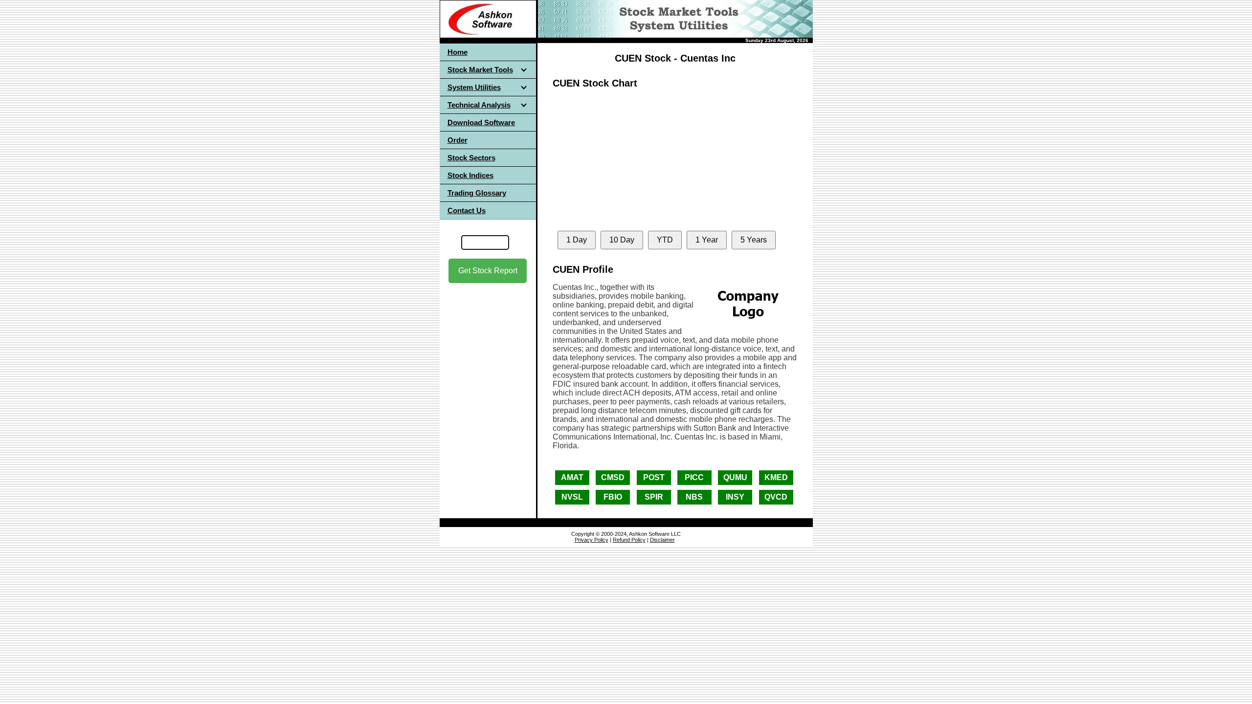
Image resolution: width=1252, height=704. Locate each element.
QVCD (775, 497)
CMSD (613, 477)
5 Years (753, 240)
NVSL (572, 497)
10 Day (621, 240)
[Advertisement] (487, 371)
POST (654, 477)
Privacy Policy (591, 540)
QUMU (735, 477)
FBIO (613, 497)
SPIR (654, 497)
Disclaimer (662, 540)
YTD (665, 240)
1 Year (706, 240)
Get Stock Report (487, 270)
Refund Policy (629, 540)
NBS (694, 497)
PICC (694, 477)
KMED (776, 477)
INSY (735, 497)
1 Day (576, 240)
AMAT (572, 477)
